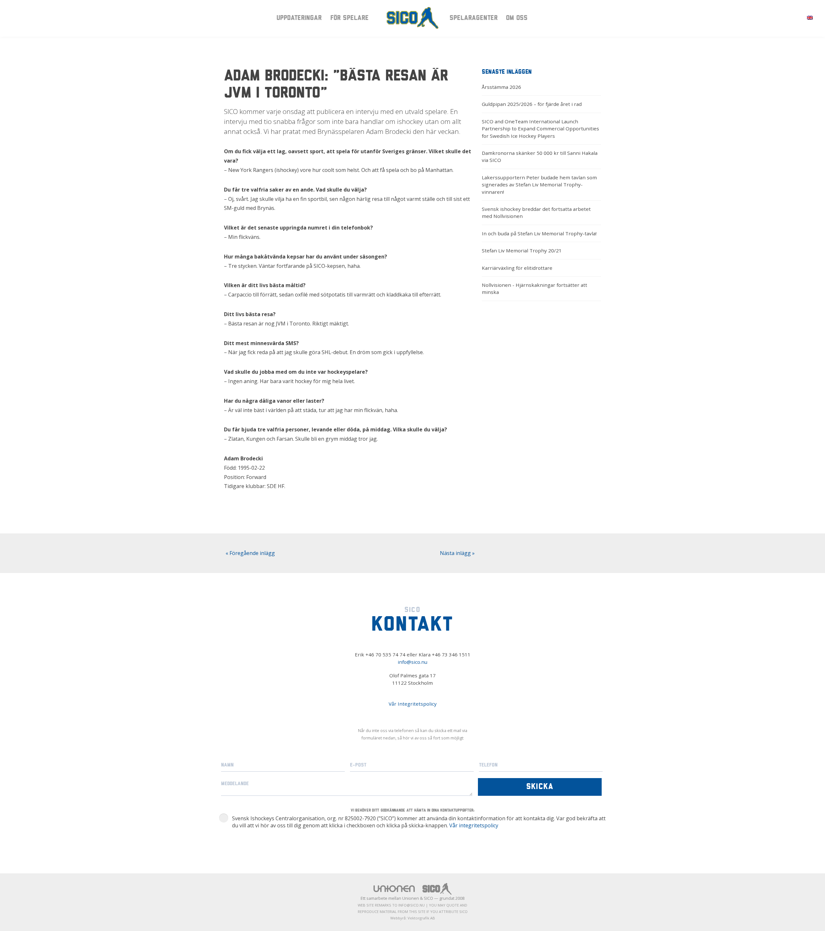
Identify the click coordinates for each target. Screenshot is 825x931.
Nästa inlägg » (457, 553)
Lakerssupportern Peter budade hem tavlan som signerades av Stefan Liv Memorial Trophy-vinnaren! (539, 184)
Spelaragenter (474, 18)
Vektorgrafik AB (421, 918)
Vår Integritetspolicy (413, 704)
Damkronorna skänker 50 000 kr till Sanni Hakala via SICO (539, 156)
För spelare (349, 18)
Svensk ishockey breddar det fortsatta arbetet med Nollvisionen (536, 212)
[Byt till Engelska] (810, 17)
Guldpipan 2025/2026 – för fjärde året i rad (532, 104)
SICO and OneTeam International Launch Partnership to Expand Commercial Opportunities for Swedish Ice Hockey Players (540, 128)
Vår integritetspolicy (473, 825)
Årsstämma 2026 (501, 87)
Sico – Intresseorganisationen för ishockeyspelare (412, 17)
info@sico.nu (412, 662)
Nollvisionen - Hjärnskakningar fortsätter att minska (534, 288)
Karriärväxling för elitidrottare (517, 268)
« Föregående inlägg (250, 553)
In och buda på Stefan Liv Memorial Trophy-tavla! (539, 233)
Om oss (517, 18)
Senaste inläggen (507, 72)
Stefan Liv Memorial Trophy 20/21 (522, 250)
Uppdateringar (299, 18)
